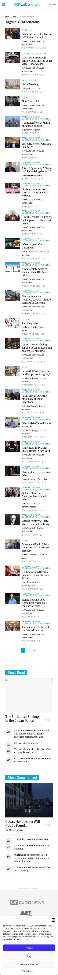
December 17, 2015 (31, 286)
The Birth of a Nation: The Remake (31, 839)
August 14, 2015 (30, 534)
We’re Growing (30, 84)
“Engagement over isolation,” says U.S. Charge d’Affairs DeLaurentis (36, 299)
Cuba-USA (27, 30)
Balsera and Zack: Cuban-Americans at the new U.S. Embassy (36, 547)
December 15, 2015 (31, 313)
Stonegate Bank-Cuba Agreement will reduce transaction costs (34, 602)
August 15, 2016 (30, 112)
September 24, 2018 (32, 48)
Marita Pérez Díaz (31, 554)
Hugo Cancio (29, 88)
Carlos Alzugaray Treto (34, 406)
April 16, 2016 (29, 157)
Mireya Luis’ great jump (26, 743)
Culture (26, 319)
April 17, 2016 (29, 133)
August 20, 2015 (30, 510)
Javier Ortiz (28, 130)
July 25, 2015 (29, 616)
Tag (14, 16)
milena (39, 175)
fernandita (42, 479)
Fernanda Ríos (30, 479)
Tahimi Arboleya (31, 378)
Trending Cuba (30, 323)
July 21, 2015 (29, 641)
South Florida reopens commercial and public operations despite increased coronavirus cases (31, 733)
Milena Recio (29, 175)
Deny (29, 956)
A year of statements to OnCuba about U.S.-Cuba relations (34, 272)
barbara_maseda (29, 507)
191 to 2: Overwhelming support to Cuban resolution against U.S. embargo (37, 347)
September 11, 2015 (32, 482)
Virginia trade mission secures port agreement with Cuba (35, 192)
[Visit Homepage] (27, 4)
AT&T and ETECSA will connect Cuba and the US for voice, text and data (37, 60)
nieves (24, 558)
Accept (29, 947)
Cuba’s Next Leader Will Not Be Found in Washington (22, 825)
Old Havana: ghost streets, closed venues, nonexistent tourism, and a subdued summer (31, 858)
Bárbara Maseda (31, 503)
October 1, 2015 (31, 412)
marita (42, 554)
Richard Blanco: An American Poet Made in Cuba (34, 496)
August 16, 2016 (30, 91)
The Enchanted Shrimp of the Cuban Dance (22, 718)
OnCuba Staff (29, 41)
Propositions (29, 80)
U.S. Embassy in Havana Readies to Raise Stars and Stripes (36, 575)
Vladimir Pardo (30, 327)
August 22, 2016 (30, 74)
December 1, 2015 (31, 334)
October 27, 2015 (31, 361)
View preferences (29, 964)
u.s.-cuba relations (26, 16)
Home (8, 16)
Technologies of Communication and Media (36, 118)
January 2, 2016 (30, 234)
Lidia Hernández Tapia (33, 251)
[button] (53, 919)
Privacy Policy (27, 971)
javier (37, 130)
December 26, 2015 (31, 258)
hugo (39, 88)
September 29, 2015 (32, 461)
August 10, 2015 (30, 589)
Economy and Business (34, 54)
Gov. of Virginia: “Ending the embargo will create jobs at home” (37, 220)
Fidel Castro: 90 (30, 101)
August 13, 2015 (30, 561)
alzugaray (26, 409)
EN (54, 4)
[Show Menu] (3, 4)
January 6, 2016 (30, 206)
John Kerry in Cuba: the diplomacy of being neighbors (34, 398)
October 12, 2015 (31, 385)
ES (50, 4)
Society (26, 97)
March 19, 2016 (30, 178)
